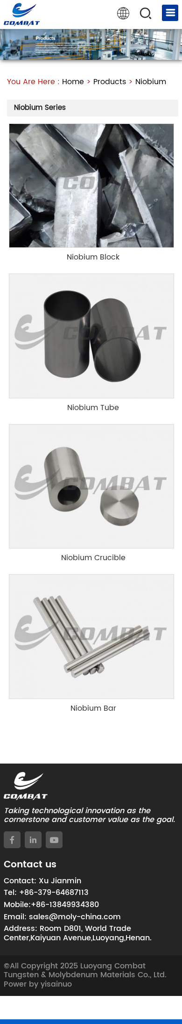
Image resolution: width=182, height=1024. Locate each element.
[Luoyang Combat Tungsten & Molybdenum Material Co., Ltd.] (22, 14)
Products (109, 82)
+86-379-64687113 (54, 893)
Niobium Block (93, 257)
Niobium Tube (93, 408)
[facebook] (12, 839)
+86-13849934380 (65, 905)
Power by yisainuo (38, 984)
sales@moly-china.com (75, 917)
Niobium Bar (93, 708)
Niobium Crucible (93, 558)
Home (73, 82)
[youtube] (54, 839)
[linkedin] (33, 839)
